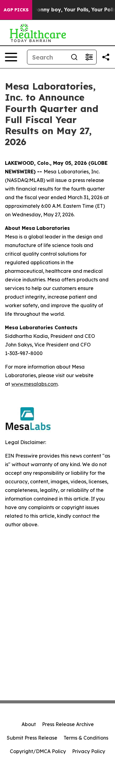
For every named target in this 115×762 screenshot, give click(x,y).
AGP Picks (16, 10)
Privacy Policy (88, 751)
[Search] (74, 57)
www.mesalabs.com (34, 384)
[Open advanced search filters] (89, 57)
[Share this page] (106, 57)
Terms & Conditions (85, 738)
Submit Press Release (32, 738)
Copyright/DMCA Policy (38, 751)
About (28, 724)
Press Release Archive (68, 724)
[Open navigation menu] (11, 57)
